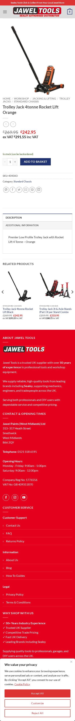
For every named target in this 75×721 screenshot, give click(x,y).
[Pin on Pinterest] (32, 190)
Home (7, 98)
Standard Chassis (26, 101)
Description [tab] (14, 217)
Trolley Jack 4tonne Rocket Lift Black (18, 310)
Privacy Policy (14, 594)
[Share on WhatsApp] (6, 190)
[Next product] (6, 124)
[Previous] (3, 299)
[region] (37, 690)
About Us (12, 560)
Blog (9, 567)
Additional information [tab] (22, 225)
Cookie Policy (22, 684)
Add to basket (35, 161)
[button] (5, 11)
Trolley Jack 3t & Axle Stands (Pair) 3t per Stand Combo (55, 310)
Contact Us (13, 525)
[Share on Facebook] (13, 190)
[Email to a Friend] (26, 190)
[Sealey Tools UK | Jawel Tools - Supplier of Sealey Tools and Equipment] (37, 11)
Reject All (37, 713)
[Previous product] (13, 124)
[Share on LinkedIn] (39, 190)
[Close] (71, 661)
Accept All (37, 693)
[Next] (72, 299)
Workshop (21, 98)
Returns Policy (15, 541)
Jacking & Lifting (44, 98)
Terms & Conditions (18, 602)
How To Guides (15, 575)
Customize (37, 703)
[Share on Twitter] (19, 190)
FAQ (9, 533)
